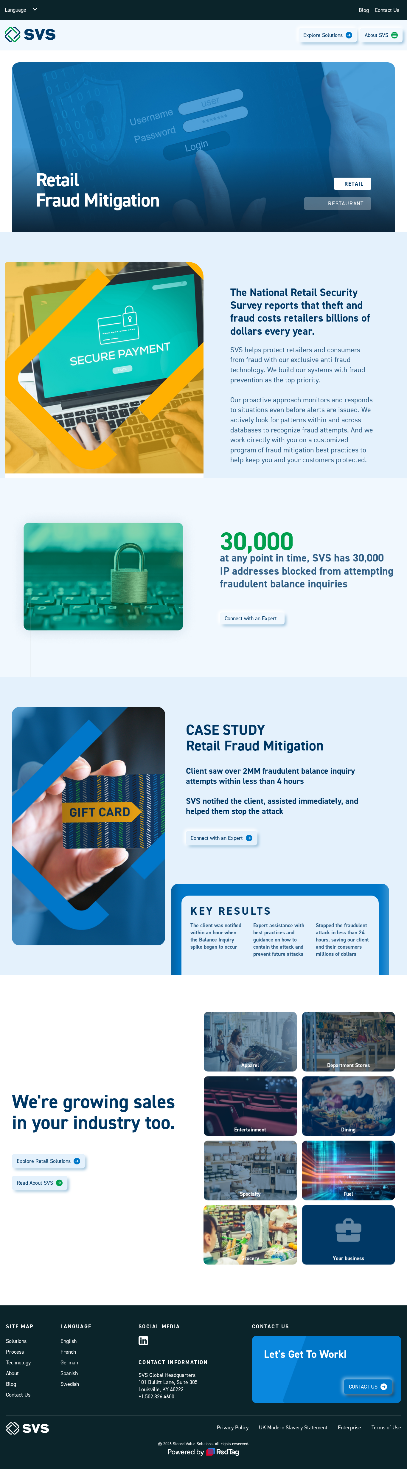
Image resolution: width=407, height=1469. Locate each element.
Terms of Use (386, 1427)
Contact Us (387, 10)
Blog (364, 10)
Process (15, 1352)
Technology (18, 1362)
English (68, 1341)
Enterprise (349, 1427)
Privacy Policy (232, 1427)
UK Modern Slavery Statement (293, 1427)
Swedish (69, 1384)
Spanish (69, 1373)
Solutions (16, 1341)
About (12, 1373)
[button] (21, 7)
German (69, 1362)
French (68, 1352)
